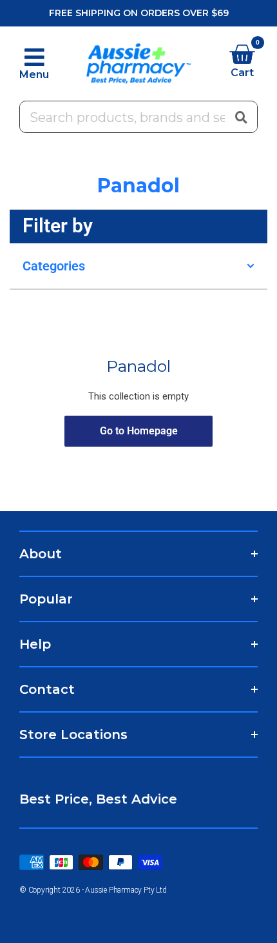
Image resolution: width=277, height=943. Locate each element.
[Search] (241, 117)
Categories (54, 266)
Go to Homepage (139, 431)
